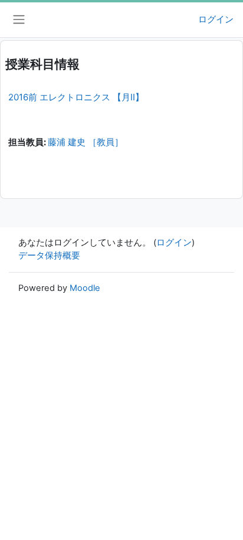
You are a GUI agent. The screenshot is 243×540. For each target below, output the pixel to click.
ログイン (216, 19)
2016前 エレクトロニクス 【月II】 (76, 97)
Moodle (85, 288)
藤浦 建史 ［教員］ (85, 142)
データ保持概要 (49, 255)
